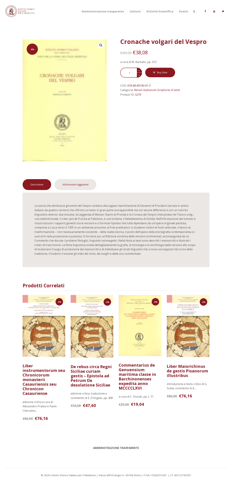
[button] (101, 45)
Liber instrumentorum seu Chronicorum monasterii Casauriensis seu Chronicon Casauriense (44, 379)
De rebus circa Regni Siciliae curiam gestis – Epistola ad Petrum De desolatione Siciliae (91, 375)
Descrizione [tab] (36, 184)
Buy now (162, 72)
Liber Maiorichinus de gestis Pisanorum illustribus (187, 371)
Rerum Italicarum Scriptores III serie (157, 90)
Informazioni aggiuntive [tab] (75, 184)
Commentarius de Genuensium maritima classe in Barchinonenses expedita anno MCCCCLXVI (137, 376)
